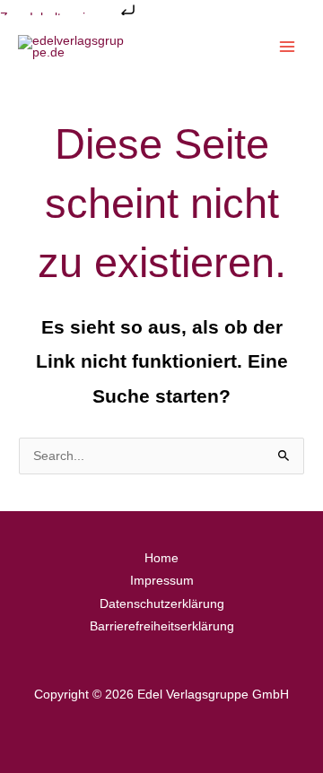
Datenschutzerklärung (162, 604)
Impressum (162, 580)
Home (161, 558)
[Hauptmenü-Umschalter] (287, 47)
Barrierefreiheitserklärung (162, 626)
